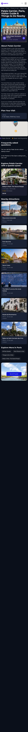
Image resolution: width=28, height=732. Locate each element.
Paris (7, 8)
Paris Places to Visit (19, 351)
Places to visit (15, 8)
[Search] (22, 3)
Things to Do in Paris (7, 355)
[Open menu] (25, 3)
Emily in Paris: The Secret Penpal (11, 358)
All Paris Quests (6, 351)
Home (2, 8)
